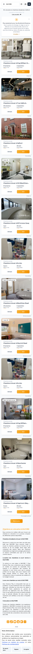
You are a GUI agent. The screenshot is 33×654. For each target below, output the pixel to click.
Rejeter (16, 649)
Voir (23, 72)
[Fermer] (29, 19)
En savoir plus (5, 649)
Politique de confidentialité (10, 644)
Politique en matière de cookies (13, 642)
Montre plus (16, 521)
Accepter (26, 649)
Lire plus (15, 34)
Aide (16, 627)
